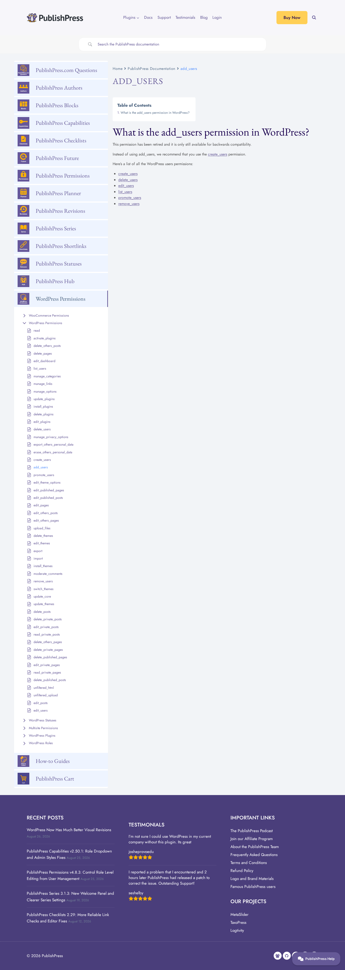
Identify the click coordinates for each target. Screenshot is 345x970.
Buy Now (292, 18)
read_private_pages (47, 672)
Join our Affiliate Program (251, 838)
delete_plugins (44, 414)
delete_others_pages (48, 642)
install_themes (43, 566)
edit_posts (41, 703)
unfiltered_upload (46, 695)
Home (118, 68)
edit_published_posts (48, 497)
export (38, 551)
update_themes (44, 604)
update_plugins (44, 399)
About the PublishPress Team (254, 846)
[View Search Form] (314, 17)
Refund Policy (241, 870)
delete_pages (43, 353)
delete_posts (42, 611)
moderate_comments (48, 573)
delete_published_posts (50, 680)
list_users (40, 368)
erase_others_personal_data (53, 452)
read (37, 330)
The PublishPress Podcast (251, 831)
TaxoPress (238, 922)
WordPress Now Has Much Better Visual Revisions (69, 830)
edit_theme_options (47, 482)
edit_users (41, 710)
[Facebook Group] (278, 956)
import (38, 558)
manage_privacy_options (51, 437)
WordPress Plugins (42, 735)
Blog (204, 17)
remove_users (43, 581)
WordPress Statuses (42, 720)
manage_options (45, 391)
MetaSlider (239, 914)
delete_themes (43, 535)
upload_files (42, 528)
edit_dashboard (44, 361)
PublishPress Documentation (151, 68)
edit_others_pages (46, 520)
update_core (42, 596)
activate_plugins (45, 338)
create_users (42, 459)
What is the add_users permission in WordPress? (155, 112)
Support (164, 17)
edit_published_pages (49, 490)
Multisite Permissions (43, 728)
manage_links (43, 383)
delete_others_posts (47, 345)
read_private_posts (47, 634)
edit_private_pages (47, 665)
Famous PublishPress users (253, 886)
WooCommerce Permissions (49, 315)
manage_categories (47, 376)
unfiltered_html (44, 687)
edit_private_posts (46, 627)
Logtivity (237, 930)
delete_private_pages (48, 649)
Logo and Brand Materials (252, 878)
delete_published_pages (50, 657)
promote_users (44, 475)
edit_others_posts (46, 513)
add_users (41, 467)
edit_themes (42, 543)
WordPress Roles (41, 743)
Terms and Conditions (248, 862)
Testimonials (185, 17)
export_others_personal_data (53, 444)
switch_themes (44, 589)
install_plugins (43, 406)
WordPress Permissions (45, 323)
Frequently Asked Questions (254, 854)
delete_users (42, 429)
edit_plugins (42, 421)
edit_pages (41, 505)
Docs (148, 17)
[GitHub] (287, 956)
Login (217, 17)
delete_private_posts (48, 619)
